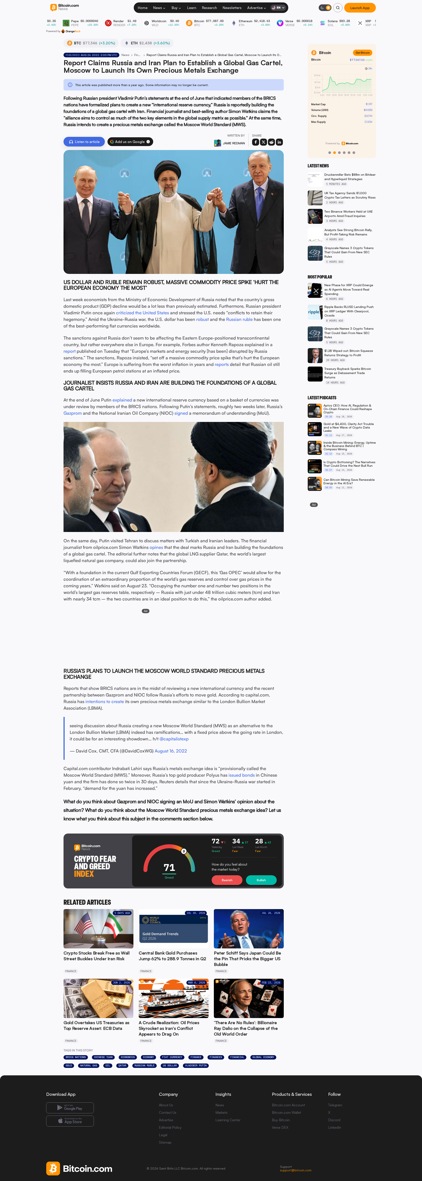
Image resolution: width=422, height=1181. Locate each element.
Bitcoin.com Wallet (286, 1112)
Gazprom (73, 413)
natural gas (88, 1065)
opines (156, 547)
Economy (148, 1057)
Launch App (360, 7)
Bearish (227, 880)
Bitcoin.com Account (288, 1105)
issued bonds (242, 775)
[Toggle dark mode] (325, 7)
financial (237, 1057)
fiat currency (172, 1057)
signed (181, 413)
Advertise (255, 7)
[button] (148, 141)
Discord (334, 1120)
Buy (175, 7)
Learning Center (227, 1120)
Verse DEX (280, 1127)
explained (122, 400)
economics (128, 1057)
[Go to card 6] (354, 152)
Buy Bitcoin (281, 1120)
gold (69, 1065)
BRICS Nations (76, 1057)
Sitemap (165, 1142)
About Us (166, 1105)
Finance (138, 55)
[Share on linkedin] (279, 142)
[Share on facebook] (255, 142)
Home (142, 7)
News (157, 7)
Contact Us (167, 1112)
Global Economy (263, 1057)
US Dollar (170, 1065)
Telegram (335, 1105)
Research (209, 7)
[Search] (337, 7)
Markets (221, 1112)
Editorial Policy (170, 1127)
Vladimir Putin (196, 1065)
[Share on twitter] (263, 142)
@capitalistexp (174, 739)
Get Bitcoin (363, 52)
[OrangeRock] (70, 31)
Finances (216, 1057)
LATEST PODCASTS (322, 397)
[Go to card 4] (344, 152)
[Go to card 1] (329, 152)
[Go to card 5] (349, 152)
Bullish (261, 880)
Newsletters (232, 7)
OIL (108, 1065)
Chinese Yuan (103, 1057)
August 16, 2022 (171, 751)
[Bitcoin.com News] (64, 8)
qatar (122, 1065)
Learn (191, 7)
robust (202, 319)
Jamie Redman (234, 143)
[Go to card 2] (334, 152)
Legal (163, 1135)
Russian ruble (239, 319)
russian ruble (145, 1065)
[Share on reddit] (271, 142)
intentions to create (104, 701)
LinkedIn (334, 1127)
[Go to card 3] (339, 152)
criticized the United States (142, 312)
